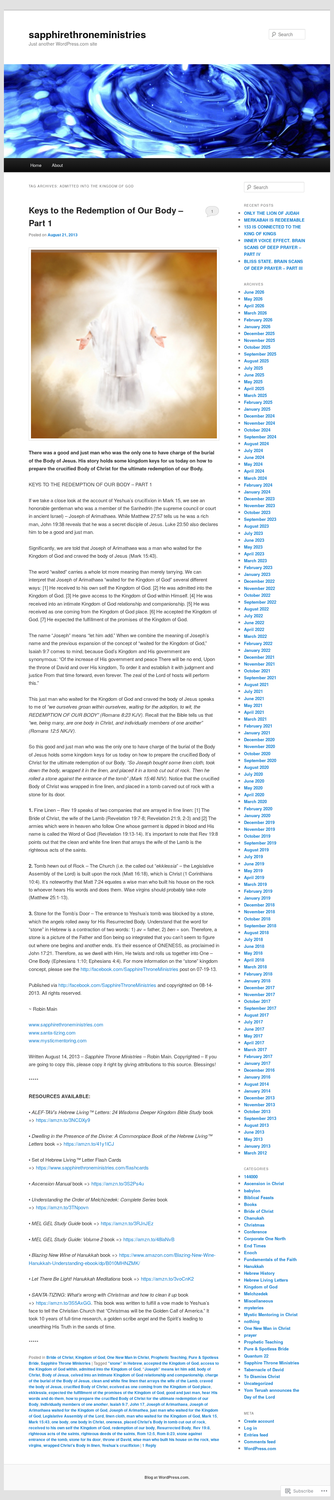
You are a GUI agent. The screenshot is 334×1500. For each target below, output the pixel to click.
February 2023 (258, 567)
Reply (149, 1445)
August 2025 (256, 361)
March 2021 (255, 719)
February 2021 (258, 726)
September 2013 (260, 1118)
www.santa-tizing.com (52, 1032)
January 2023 (257, 574)
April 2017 (254, 1042)
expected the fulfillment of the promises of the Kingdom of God (106, 1392)
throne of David (117, 1439)
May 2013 (253, 1139)
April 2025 (254, 388)
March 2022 (255, 636)
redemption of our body (133, 1428)
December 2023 (259, 498)
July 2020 (253, 774)
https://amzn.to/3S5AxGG (63, 1302)
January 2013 (257, 1146)
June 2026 (254, 292)
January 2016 (257, 1077)
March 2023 (255, 560)
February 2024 (258, 485)
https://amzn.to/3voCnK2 (167, 1278)
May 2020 (253, 788)
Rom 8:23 (166, 1433)
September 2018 (260, 925)
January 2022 (257, 650)
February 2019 (258, 891)
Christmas (254, 1225)
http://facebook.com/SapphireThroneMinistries (129, 968)
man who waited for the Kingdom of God (163, 1416)
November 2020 (259, 746)
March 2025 (255, 395)
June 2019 (254, 863)
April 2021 (254, 712)
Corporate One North (265, 1238)
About (57, 165)
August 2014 (256, 1084)
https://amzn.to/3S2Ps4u (117, 1183)
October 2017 (257, 1001)
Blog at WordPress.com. (167, 1477)
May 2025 (253, 381)
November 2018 (259, 911)
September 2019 (260, 843)
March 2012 (255, 1153)
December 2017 (259, 987)
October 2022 (257, 595)
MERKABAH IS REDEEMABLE (274, 220)
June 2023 (254, 540)
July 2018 (253, 939)
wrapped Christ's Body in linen (71, 1445)
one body (60, 1422)
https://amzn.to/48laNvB (149, 1239)
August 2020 (256, 767)
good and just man (183, 1392)
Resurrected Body (174, 1428)
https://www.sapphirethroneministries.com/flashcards (92, 1167)
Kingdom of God (90, 1357)
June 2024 (254, 457)
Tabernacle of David (264, 1369)
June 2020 (254, 781)
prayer (250, 1335)
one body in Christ (87, 1422)
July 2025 (253, 368)
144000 (251, 1176)
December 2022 (259, 581)
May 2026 (253, 299)
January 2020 (257, 815)
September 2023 (260, 519)
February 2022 (258, 643)
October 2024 (257, 430)
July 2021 (253, 691)
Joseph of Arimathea (128, 1410)
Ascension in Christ (264, 1183)
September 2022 (260, 602)
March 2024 (255, 478)
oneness (114, 1422)
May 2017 (253, 1036)
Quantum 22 (256, 1356)
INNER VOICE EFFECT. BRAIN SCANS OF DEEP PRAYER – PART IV (274, 247)
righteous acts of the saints (54, 1433)
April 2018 (254, 960)
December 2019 (259, 822)
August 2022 (256, 609)
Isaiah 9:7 (119, 1404)
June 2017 (254, 1029)
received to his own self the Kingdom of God (69, 1428)
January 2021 (257, 732)
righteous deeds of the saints (108, 1433)
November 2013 (259, 1104)
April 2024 (254, 471)
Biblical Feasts (259, 1197)
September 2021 (260, 677)
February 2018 (258, 974)
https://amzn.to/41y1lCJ (88, 1143)
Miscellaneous (258, 1301)
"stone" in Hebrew (125, 1363)
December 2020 (259, 739)
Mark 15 (209, 1416)
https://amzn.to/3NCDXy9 (63, 1119)
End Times (255, 1246)
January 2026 (257, 326)
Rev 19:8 (201, 1428)
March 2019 (255, 884)
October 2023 (257, 512)
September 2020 (260, 760)
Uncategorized (258, 1383)
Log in (250, 1428)
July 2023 (253, 533)
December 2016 (259, 1070)
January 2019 (257, 898)
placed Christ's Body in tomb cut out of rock (164, 1422)
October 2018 (257, 919)
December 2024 (259, 416)
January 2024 (257, 492)
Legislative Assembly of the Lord (73, 1416)
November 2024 (259, 423)
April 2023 (254, 554)
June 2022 (254, 622)
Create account (259, 1421)
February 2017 (258, 1056)
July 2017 (253, 1022)
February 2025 (258, 402)
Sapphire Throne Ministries (66, 1363)
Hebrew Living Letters (266, 1280)
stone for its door (85, 1439)
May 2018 (253, 953)
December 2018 (259, 905)
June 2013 (254, 1132)
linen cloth (115, 1416)
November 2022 (259, 588)
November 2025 (259, 340)
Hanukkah (254, 1266)
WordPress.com (260, 1448)
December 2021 (259, 657)
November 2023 (259, 505)
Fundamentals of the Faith (270, 1259)
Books (250, 1204)
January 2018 (257, 981)
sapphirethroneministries (87, 34)
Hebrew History (259, 1273)
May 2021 (253, 705)
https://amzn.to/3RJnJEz (127, 1223)
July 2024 (253, 450)
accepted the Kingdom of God (171, 1363)
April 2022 (254, 629)
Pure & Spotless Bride (266, 1349)
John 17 (137, 1404)
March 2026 (255, 313)
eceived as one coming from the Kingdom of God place (160, 1387)
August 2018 (256, 932)
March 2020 (255, 801)
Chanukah (254, 1218)
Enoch (250, 1252)
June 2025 (254, 375)
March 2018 (255, 966)
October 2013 (257, 1111)
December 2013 (259, 1098)
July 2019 (253, 856)
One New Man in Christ (128, 1357)
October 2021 (257, 671)
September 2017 (260, 1008)
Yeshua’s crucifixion (120, 1445)
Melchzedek (256, 1293)
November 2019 (259, 829)
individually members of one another (74, 1404)
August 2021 (256, 684)
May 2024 (253, 464)
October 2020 (257, 753)
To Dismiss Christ (262, 1376)
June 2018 (254, 946)
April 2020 (254, 794)
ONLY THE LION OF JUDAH (271, 213)
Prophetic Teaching (169, 1357)
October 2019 (257, 836)
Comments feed (260, 1441)
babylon (252, 1190)
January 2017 (257, 1063)
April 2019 (254, 877)
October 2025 (257, 347)
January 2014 (257, 1091)
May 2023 (253, 547)
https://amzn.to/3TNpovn (62, 1207)
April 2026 (254, 305)
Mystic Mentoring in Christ (270, 1314)
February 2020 (258, 808)
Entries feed (256, 1435)
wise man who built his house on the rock (171, 1439)
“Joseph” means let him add (169, 1369)
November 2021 (259, 664)
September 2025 (260, 354)
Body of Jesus (55, 1375)
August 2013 (256, 1125)
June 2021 (254, 698)
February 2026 (258, 319)
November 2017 (259, 994)
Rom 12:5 (146, 1433)
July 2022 (253, 615)
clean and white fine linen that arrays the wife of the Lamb (145, 1381)
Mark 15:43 (39, 1422)
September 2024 (260, 437)
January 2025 (257, 409)
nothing (252, 1321)
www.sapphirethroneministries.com (66, 1024)
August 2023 (256, 526)
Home (35, 165)
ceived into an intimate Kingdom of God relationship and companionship (137, 1375)
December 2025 (259, 333)
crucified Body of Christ (86, 1387)
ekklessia (38, 1392)
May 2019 (253, 870)
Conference (255, 1231)
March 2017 (255, 1049)
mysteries (254, 1307)
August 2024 (256, 443)
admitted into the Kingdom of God (110, 1369)
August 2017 (256, 1015)
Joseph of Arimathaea (167, 1404)
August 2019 (256, 849)
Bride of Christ (59, 1357)
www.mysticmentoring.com (58, 1040)
